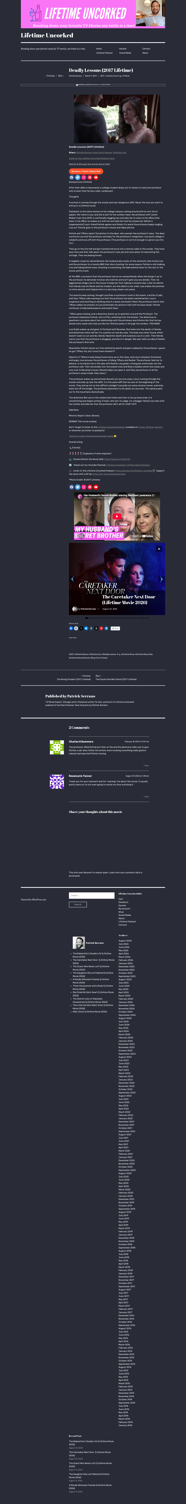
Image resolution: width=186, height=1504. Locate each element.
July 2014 (123, 1406)
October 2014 (125, 1399)
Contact (146, 49)
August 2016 (125, 1328)
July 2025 (124, 982)
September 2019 (127, 1209)
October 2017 (125, 1283)
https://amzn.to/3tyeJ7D (117, 459)
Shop (121, 912)
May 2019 (123, 1222)
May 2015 (123, 1377)
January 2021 (125, 1157)
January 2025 (126, 1002)
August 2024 (125, 1018)
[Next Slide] (162, 579)
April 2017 (123, 1302)
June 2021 (124, 1141)
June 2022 (124, 1102)
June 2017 (124, 1296)
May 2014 (123, 1412)
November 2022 (127, 1086)
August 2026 (125, 940)
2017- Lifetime (106, 76)
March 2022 (124, 1112)
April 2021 (123, 1147)
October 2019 (125, 1205)
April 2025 (124, 992)
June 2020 (124, 1179)
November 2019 (126, 1202)
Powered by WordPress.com (33, 899)
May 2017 (123, 1299)
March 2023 (124, 1073)
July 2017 (123, 1293)
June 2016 (124, 1335)
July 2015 (123, 1370)
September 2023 (127, 1054)
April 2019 (123, 1225)
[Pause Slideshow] (159, 549)
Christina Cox (119, 152)
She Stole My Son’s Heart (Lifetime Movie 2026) (93, 994)
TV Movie (125, 76)
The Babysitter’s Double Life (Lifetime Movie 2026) (92, 955)
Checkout (123, 902)
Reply (146, 766)
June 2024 (124, 1024)
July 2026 (124, 944)
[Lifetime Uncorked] (93, 14)
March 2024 (124, 1034)
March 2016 (124, 1344)
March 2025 (124, 995)
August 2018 (125, 1251)
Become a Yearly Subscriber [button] (86, 171)
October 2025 (125, 973)
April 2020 (124, 1186)
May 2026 (123, 950)
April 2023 (124, 1070)
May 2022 (123, 1105)
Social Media (125, 53)
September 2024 (127, 1015)
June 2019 (124, 1218)
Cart (121, 899)
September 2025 (127, 976)
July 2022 (124, 1099)
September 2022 (127, 1092)
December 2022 (127, 1083)
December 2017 (126, 1276)
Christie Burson (84, 152)
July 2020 (124, 1176)
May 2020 (123, 1183)
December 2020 (127, 1160)
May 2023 (123, 1066)
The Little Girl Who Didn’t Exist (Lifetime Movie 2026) (93, 1007)
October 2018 (125, 1244)
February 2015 (126, 1386)
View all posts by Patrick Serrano (91, 705)
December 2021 (126, 1121)
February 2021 (126, 1154)
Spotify (158, 427)
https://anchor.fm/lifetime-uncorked (134, 470)
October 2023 (125, 1050)
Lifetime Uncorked (47, 35)
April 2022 (124, 1108)
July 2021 (123, 1138)
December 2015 (126, 1354)
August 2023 (125, 1057)
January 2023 (126, 1079)
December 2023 (127, 1044)
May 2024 (123, 1028)
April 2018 (123, 1263)
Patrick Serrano (75, 76)
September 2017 (127, 1286)
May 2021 (123, 1144)
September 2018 (127, 1247)
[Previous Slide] (72, 579)
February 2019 (126, 1231)
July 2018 (123, 1254)
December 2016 (126, 1315)
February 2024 (126, 1037)
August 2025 (125, 979)
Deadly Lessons (110, 654)
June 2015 (124, 1373)
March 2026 (124, 957)
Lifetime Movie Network (80, 658)
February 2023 (126, 1076)
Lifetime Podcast (104, 53)
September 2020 (127, 1170)
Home (99, 49)
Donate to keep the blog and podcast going (91, 436)
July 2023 (124, 1060)
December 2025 (127, 966)
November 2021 (126, 1125)
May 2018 (123, 1260)
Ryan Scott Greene (102, 152)
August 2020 (125, 1173)
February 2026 (126, 960)
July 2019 (123, 1215)
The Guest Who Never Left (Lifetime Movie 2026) (91, 968)
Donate (122, 49)
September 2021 (127, 1131)
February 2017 (126, 1309)
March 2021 (124, 1150)
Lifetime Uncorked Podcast (111, 427)
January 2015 (125, 1390)
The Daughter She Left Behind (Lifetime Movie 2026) (93, 974)
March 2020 (124, 1189)
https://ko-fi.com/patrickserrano (109, 474)
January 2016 (125, 1351)
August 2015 (125, 1367)
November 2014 (126, 1396)
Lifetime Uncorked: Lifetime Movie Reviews (128, 465)
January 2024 (126, 1041)
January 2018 (125, 1273)
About (145, 53)
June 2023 (124, 1063)
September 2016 (127, 1325)
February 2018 (126, 1270)
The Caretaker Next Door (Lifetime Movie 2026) (129, 599)
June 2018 (124, 1257)
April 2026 (124, 953)
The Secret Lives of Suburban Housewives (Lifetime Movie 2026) (90, 1000)
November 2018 (126, 1241)
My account (124, 908)
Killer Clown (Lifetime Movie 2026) (90, 1011)
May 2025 (123, 989)
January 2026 (126, 963)
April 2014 (123, 1415)
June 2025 (124, 986)
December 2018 (126, 1238)
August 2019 (125, 1212)
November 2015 (126, 1357)
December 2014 (126, 1393)
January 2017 (125, 1312)
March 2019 (124, 1228)
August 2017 (125, 1289)
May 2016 (123, 1338)
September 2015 (127, 1364)
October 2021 (125, 1128)
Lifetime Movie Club (145, 654)
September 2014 (127, 1402)
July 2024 (124, 1021)
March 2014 (124, 1419)
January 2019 (125, 1234)
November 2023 (127, 1047)
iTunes (141, 427)
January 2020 (126, 1196)
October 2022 (125, 1089)
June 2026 (124, 947)
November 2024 (127, 1008)
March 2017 (124, 1306)
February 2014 (126, 1422)
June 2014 (124, 1409)
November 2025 (127, 970)
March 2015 (124, 1383)
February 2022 (126, 1115)
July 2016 (123, 1331)
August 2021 (125, 1134)
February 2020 (126, 1192)
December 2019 (126, 1199)
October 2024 (125, 1011)
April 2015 (123, 1380)
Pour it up (117, 76)
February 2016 (126, 1348)
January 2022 (126, 1118)
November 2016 (126, 1318)
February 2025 (126, 999)
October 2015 (125, 1360)
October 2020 (126, 1167)
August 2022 (125, 1095)
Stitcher (150, 427)
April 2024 (124, 1031)
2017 (72, 654)
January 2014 (125, 1425)
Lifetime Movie (128, 654)
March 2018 (124, 1267)
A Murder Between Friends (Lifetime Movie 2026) (91, 981)
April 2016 (123, 1341)
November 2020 (127, 1163)
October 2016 (125, 1322)
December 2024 (127, 1005)
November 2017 (126, 1280)
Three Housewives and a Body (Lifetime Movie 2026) (93, 987)
